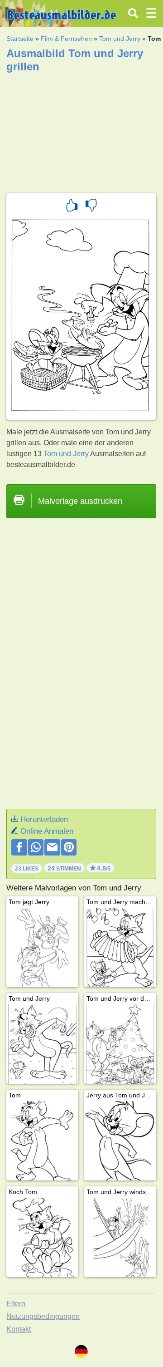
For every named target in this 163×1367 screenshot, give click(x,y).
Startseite (20, 38)
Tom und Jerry (119, 38)
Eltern (15, 1304)
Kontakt (18, 1329)
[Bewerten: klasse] (72, 206)
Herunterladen (44, 819)
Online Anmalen (46, 831)
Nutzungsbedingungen (43, 1316)
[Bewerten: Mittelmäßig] (91, 206)
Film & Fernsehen (66, 38)
